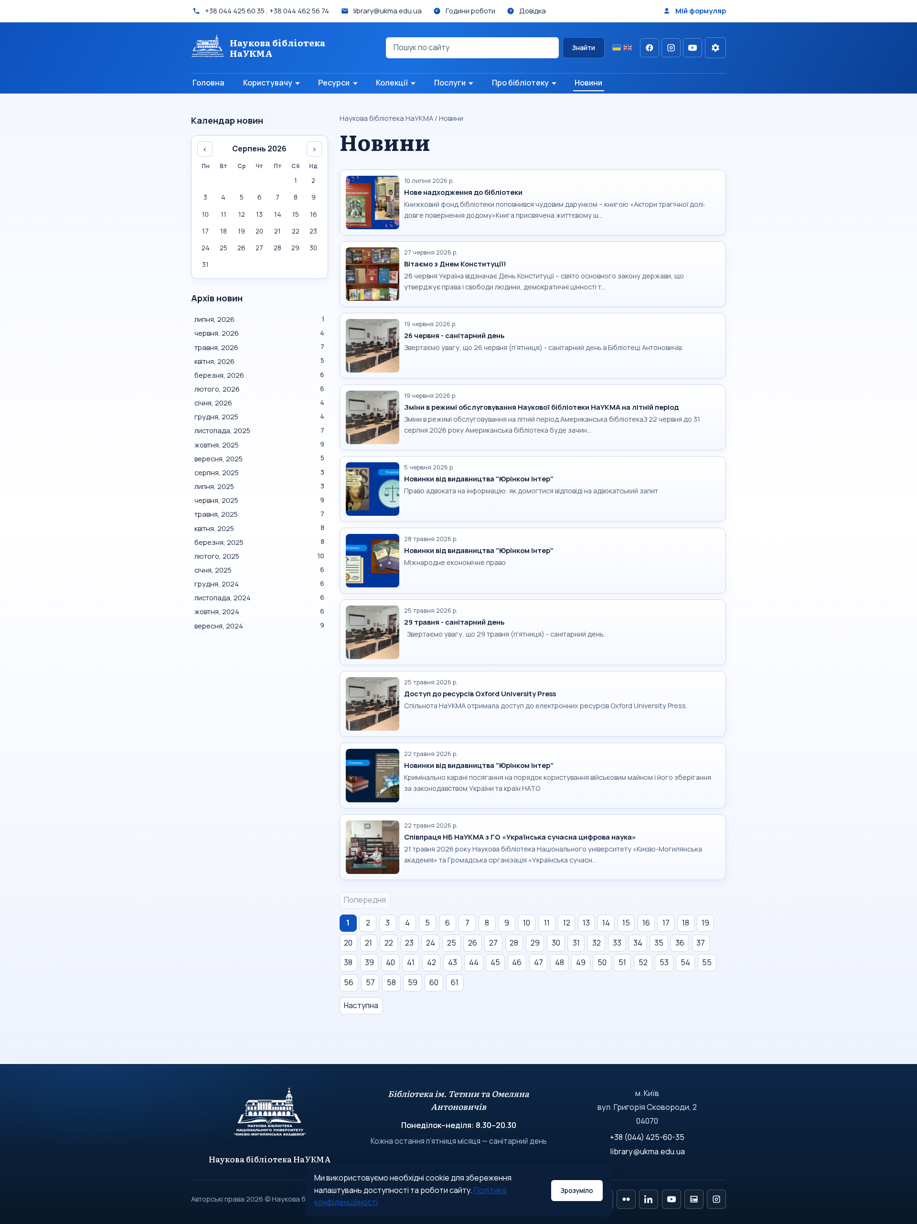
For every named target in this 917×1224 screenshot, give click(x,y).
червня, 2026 (259, 333)
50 (602, 962)
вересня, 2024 (259, 625)
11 (547, 922)
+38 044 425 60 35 (235, 10)
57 (370, 982)
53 (664, 962)
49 (581, 962)
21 (368, 942)
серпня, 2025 (259, 472)
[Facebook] (649, 47)
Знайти (583, 47)
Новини (588, 82)
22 (388, 942)
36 (679, 942)
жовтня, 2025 (259, 444)
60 (433, 982)
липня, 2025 (259, 486)
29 (535, 942)
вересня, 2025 (259, 458)
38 (348, 962)
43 (452, 962)
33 (617, 942)
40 (390, 962)
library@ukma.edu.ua (647, 1151)
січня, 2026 (259, 402)
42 (431, 962)
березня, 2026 (259, 375)
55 (707, 962)
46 (517, 962)
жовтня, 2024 (259, 611)
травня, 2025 (259, 514)
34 (637, 942)
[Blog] (694, 1199)
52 (643, 962)
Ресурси (334, 82)
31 (576, 942)
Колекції (392, 82)
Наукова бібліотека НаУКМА (386, 118)
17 (666, 922)
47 (538, 962)
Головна (208, 82)
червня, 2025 (259, 500)
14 (606, 922)
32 (596, 942)
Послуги (450, 82)
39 (369, 962)
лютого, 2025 (259, 556)
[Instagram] (671, 47)
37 (700, 942)
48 (559, 962)
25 (451, 942)
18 (685, 922)
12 (566, 922)
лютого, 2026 (259, 389)
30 (556, 942)
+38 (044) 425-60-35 (647, 1137)
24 (430, 942)
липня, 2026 (259, 319)
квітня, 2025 (259, 528)
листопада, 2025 (259, 430)
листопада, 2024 (259, 597)
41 (411, 962)
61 (454, 982)
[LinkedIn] (648, 1199)
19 (705, 922)
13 (586, 922)
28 (514, 942)
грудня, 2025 (259, 416)
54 (685, 962)
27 (493, 942)
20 (348, 942)
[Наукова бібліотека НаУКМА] (270, 1116)
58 (391, 982)
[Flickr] (626, 1199)
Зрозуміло (576, 1190)
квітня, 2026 (259, 361)
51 (622, 962)
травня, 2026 (259, 347)
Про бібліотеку (520, 82)
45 (495, 962)
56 (348, 982)
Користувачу (267, 82)
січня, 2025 (259, 570)
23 (409, 942)
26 (472, 942)
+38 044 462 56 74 (299, 10)
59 (412, 982)
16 (646, 922)
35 (658, 942)
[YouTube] (692, 47)
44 (474, 962)
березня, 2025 (259, 542)
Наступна (361, 1005)
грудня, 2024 (259, 583)
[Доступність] (715, 47)
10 (526, 922)
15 (626, 922)
